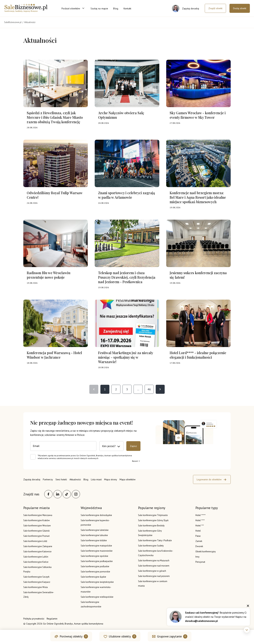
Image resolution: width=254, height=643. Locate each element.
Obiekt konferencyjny (205, 551)
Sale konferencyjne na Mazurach (153, 560)
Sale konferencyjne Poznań (36, 535)
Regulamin (52, 618)
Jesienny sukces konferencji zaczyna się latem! (198, 275)
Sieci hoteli (61, 479)
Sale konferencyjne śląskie (93, 576)
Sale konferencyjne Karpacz (36, 582)
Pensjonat (200, 561)
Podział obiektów (71, 8)
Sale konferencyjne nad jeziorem (154, 576)
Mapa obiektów (127, 479)
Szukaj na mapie (99, 8)
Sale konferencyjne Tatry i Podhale (155, 540)
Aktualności (75, 479)
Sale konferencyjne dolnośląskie (96, 515)
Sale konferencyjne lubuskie (94, 535)
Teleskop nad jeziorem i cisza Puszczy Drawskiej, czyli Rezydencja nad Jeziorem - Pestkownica (126, 277)
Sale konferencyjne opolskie (94, 556)
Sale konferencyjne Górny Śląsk (153, 520)
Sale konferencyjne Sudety (151, 545)
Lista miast (96, 479)
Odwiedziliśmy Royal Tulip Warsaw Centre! (54, 195)
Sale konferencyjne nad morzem (153, 565)
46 (149, 389)
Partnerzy (48, 479)
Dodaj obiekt (239, 8)
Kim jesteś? (109, 446)
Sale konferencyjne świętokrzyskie (97, 582)
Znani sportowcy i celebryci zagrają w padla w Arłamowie (126, 195)
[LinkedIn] (57, 494)
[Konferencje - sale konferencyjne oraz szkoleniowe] (26, 11)
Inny (197, 556)
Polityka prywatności (33, 618)
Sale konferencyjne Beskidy (151, 525)
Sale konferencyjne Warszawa (37, 515)
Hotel (198, 530)
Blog (115, 8)
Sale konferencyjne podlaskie (95, 566)
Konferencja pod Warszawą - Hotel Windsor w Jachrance (54, 354)
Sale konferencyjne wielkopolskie (97, 596)
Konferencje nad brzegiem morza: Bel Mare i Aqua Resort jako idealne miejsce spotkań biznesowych (198, 197)
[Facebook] (48, 494)
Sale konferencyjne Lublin (35, 556)
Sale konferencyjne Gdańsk (36, 530)
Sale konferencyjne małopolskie (96, 545)
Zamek (198, 541)
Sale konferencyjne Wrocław (37, 525)
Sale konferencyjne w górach (152, 570)
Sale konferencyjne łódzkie (94, 540)
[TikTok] (67, 494)
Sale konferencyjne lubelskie (95, 530)
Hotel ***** (200, 515)
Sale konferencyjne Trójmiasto (153, 515)
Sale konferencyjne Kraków (36, 520)
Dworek (199, 546)
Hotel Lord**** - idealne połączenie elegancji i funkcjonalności (198, 354)
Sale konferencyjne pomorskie (95, 571)
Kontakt (127, 8)
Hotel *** (199, 525)
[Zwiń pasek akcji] (247, 630)
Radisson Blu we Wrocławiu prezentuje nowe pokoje (48, 275)
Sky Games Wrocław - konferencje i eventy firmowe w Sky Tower (198, 115)
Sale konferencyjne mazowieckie (96, 550)
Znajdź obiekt (215, 8)
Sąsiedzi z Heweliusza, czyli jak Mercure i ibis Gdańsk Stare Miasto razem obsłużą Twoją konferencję (55, 117)
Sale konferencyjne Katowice (37, 551)
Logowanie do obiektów (209, 479)
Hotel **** (200, 520)
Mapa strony (110, 479)
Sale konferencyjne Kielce (35, 561)
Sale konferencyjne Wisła (35, 587)
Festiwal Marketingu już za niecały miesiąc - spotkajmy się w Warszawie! (125, 357)
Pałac (198, 535)
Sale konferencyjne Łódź (35, 541)
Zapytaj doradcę (31, 479)
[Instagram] (76, 494)
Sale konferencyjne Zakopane (37, 546)
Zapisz (133, 446)
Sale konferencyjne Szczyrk (36, 576)
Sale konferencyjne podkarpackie (97, 561)
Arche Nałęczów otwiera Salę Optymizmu (121, 115)
